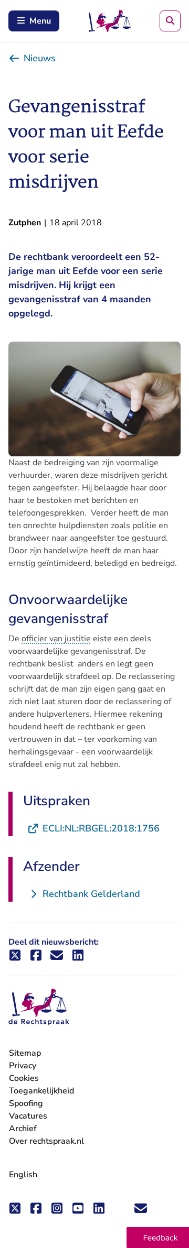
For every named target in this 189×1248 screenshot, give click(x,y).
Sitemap (25, 1053)
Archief (23, 1128)
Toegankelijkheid (41, 1091)
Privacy (22, 1065)
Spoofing (26, 1103)
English (23, 1174)
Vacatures (28, 1116)
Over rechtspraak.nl (46, 1141)
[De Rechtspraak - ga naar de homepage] (38, 1007)
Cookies (24, 1078)
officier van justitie (56, 638)
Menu (40, 21)
